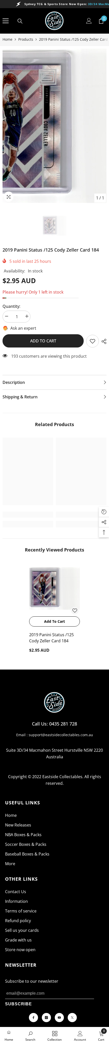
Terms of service (21, 911)
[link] (92, 341)
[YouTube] (59, 1017)
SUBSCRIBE (18, 1004)
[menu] (6, 21)
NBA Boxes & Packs (23, 834)
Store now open (20, 949)
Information (16, 901)
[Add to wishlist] (75, 610)
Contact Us (15, 891)
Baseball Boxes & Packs (27, 854)
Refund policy (18, 920)
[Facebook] (33, 1017)
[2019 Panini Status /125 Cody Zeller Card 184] (54, 588)
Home (7, 39)
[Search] (20, 21)
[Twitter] (72, 1017)
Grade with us (18, 940)
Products (25, 39)
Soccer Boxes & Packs (25, 844)
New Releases (18, 825)
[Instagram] (46, 1017)
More (10, 863)
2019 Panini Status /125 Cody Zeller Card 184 (51, 638)
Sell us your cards (22, 930)
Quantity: (11, 306)
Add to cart (43, 341)
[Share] (102, 341)
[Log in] (89, 21)
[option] (54, 126)
